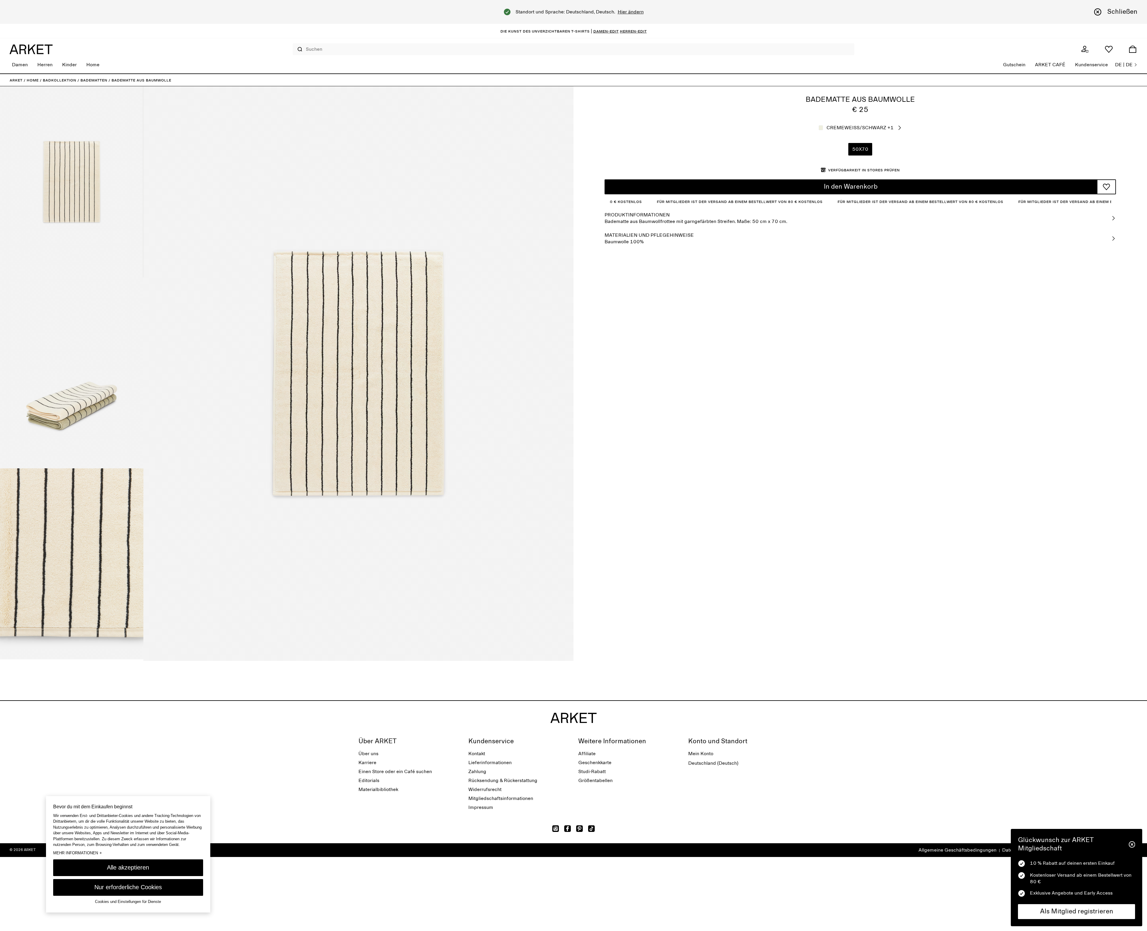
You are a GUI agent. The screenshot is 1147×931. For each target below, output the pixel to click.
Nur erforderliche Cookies (128, 887)
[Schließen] (1132, 844)
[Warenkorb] (1132, 49)
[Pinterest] (579, 828)
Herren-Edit (633, 31)
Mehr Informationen (77, 852)
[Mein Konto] (1085, 49)
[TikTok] (591, 828)
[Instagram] (555, 828)
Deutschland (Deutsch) (713, 763)
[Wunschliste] (1109, 49)
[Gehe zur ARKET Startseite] (31, 49)
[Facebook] (567, 828)
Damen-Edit (606, 31)
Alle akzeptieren (128, 867)
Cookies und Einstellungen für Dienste (128, 901)
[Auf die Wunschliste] (1106, 187)
